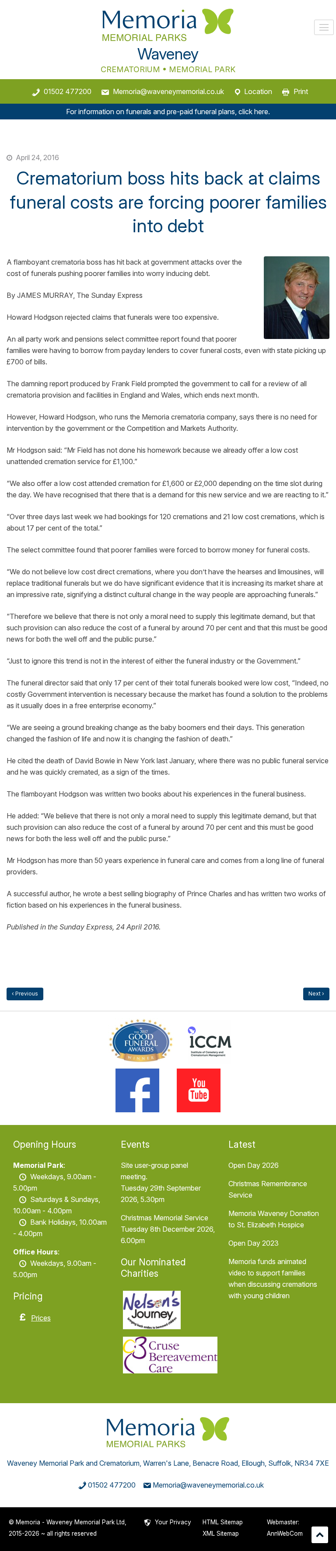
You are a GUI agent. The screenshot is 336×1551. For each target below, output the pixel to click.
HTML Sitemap (223, 1522)
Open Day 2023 (253, 1243)
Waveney (168, 53)
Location (258, 91)
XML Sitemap (221, 1533)
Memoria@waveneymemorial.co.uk (168, 91)
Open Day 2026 (253, 1165)
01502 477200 (67, 91)
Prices (41, 1317)
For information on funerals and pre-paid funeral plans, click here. (168, 111)
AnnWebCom (285, 1533)
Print (301, 91)
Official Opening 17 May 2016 (316, 994)
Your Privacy (173, 1522)
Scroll (320, 1535)
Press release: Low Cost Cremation (25, 994)
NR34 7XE (311, 1463)
